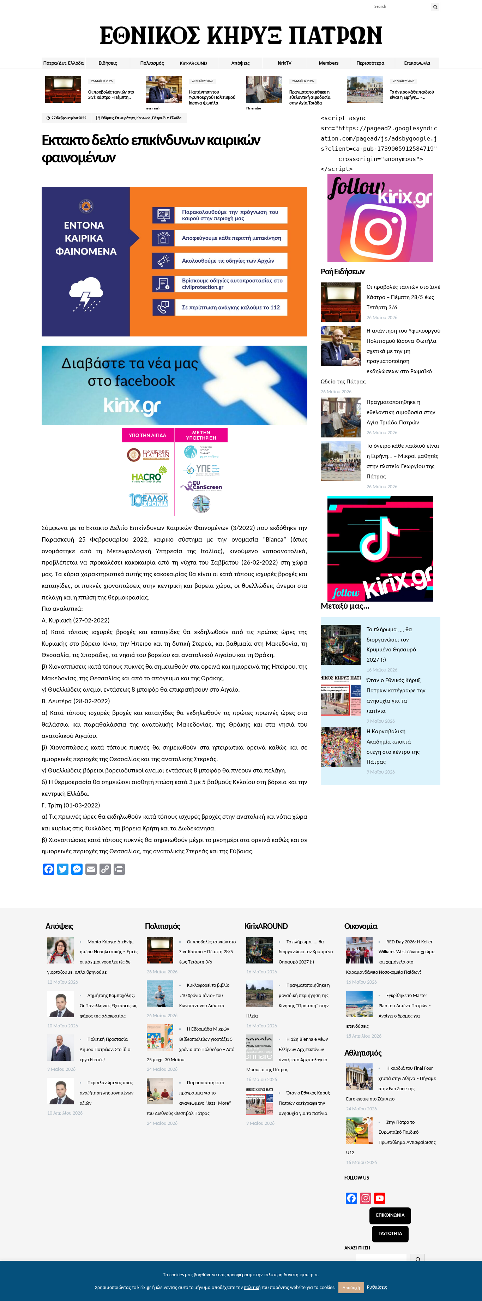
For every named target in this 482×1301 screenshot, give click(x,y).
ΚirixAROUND (193, 63)
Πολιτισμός (151, 63)
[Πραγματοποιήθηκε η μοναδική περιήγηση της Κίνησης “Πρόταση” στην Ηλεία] (259, 995)
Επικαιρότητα (125, 118)
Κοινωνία (144, 118)
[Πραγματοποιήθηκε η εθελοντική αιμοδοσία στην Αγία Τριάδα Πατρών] (341, 419)
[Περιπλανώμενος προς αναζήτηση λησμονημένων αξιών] (60, 1093)
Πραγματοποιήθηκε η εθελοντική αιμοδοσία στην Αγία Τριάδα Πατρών (401, 412)
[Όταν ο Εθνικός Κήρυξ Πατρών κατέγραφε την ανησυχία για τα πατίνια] (341, 698)
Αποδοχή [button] (351, 1287)
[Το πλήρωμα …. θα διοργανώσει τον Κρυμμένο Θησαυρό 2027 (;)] (341, 647)
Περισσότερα (370, 63)
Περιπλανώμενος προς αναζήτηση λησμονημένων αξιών (106, 1093)
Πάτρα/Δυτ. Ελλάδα (63, 63)
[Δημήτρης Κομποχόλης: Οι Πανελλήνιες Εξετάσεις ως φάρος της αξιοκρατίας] (60, 1006)
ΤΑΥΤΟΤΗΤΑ (390, 1233)
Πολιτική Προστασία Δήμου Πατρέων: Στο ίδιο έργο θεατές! (105, 1050)
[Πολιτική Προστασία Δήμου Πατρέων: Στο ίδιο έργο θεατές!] (60, 1049)
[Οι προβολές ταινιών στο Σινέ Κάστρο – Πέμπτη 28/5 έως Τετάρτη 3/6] (341, 304)
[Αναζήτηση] (417, 1260)
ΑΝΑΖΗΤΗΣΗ (357, 1248)
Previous (47, 91)
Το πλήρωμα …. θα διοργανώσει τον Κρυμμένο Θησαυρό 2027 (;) (306, 952)
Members (329, 63)
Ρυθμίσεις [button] (377, 1287)
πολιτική (252, 1287)
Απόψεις (240, 63)
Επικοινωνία (417, 63)
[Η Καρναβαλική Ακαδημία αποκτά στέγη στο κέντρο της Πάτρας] (341, 749)
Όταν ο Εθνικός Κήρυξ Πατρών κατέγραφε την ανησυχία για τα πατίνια (304, 1103)
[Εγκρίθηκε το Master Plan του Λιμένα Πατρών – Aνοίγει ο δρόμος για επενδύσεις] (359, 1006)
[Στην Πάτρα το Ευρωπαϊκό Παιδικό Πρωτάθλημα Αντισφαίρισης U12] (359, 1132)
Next (435, 91)
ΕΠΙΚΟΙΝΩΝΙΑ (390, 1215)
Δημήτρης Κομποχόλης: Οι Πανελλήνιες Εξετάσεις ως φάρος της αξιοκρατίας (108, 1006)
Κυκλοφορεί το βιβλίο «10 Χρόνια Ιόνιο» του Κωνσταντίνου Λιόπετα (204, 996)
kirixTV (284, 63)
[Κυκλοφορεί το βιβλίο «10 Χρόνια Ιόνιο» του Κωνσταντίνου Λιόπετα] (160, 995)
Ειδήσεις (107, 63)
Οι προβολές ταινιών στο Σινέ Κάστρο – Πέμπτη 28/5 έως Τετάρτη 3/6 (403, 297)
